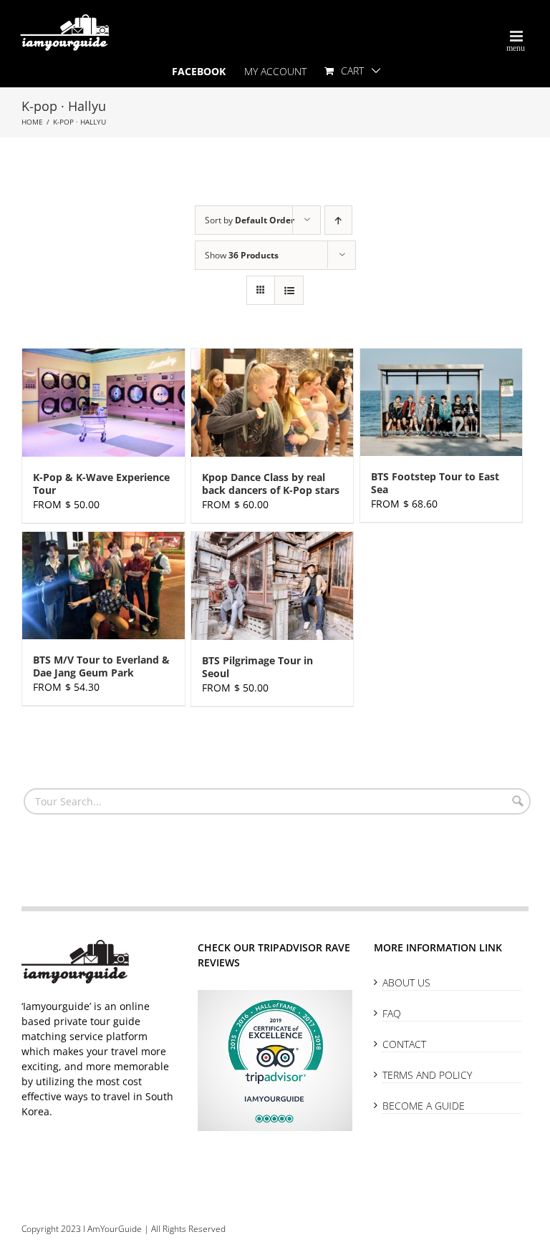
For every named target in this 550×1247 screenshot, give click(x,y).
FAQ (391, 1013)
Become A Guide (423, 1105)
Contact (404, 1044)
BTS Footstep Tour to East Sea (435, 483)
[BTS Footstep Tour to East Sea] (441, 402)
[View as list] (289, 290)
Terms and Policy (427, 1075)
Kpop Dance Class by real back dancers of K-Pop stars (270, 483)
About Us (406, 982)
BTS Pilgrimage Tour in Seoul (257, 667)
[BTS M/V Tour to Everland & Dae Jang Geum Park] (103, 586)
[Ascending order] (338, 220)
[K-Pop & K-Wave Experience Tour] (103, 403)
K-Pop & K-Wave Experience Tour (101, 483)
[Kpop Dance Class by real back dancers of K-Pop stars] (272, 403)
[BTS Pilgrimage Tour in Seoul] (272, 586)
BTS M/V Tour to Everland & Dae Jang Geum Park (101, 666)
